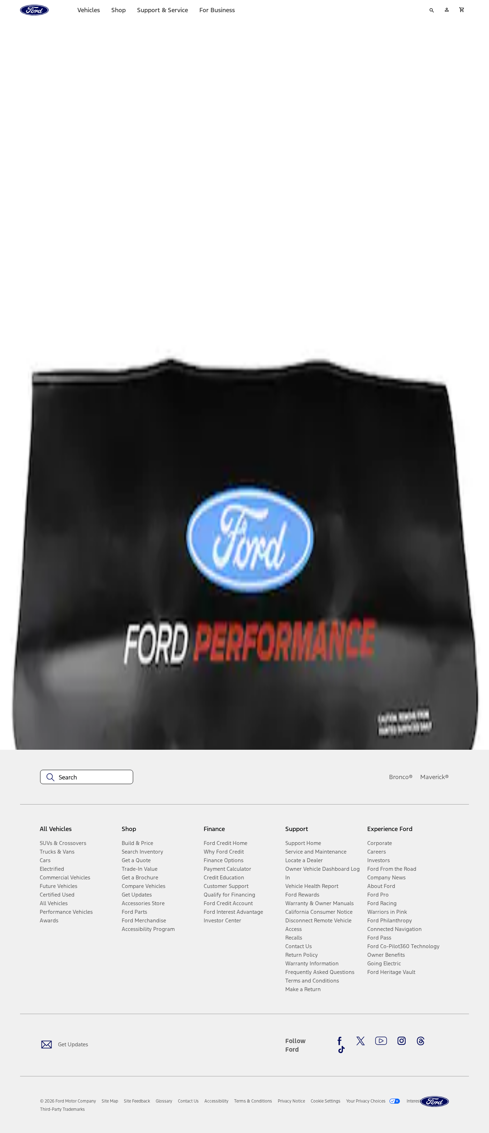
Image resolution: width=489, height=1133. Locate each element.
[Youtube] (381, 1041)
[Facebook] (341, 1041)
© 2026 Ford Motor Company (68, 1101)
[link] (110, 1101)
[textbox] (86, 777)
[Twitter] (360, 1041)
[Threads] (420, 1041)
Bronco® (401, 777)
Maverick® (434, 777)
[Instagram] (401, 1041)
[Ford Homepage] (434, 1101)
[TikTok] (341, 1049)
